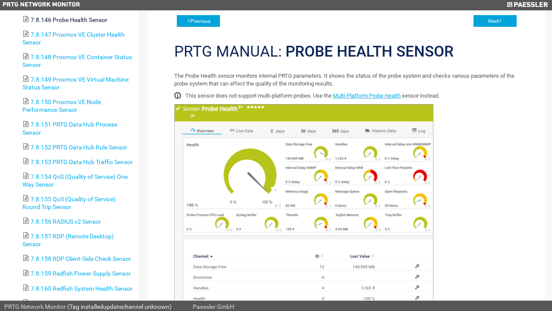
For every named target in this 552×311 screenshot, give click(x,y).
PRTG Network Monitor (35, 306)
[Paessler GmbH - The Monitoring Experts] (527, 5)
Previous (200, 21)
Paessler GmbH (213, 306)
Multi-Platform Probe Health (367, 95)
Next (493, 21)
